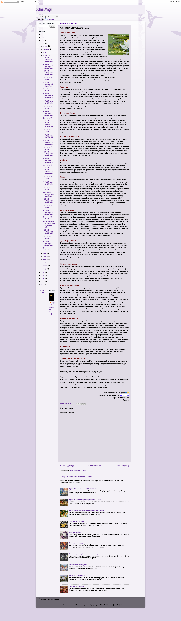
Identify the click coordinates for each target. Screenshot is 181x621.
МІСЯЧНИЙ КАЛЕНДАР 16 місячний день (48, 171)
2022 (43, 43)
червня (45, 257)
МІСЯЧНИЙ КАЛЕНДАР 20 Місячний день (48, 136)
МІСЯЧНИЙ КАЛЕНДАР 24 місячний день (48, 95)
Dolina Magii (43, 10)
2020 (43, 276)
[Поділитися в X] (81, 404)
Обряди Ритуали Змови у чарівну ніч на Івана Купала (85, 499)
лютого (45, 266)
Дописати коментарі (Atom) (78, 470)
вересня (46, 52)
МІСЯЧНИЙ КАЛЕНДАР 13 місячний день (48, 212)
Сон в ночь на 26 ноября (76, 586)
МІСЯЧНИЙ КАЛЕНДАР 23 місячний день (48, 102)
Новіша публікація (67, 466)
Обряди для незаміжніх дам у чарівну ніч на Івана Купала (86, 510)
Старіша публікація (122, 466)
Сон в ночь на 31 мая (75, 532)
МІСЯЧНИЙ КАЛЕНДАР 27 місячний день (48, 66)
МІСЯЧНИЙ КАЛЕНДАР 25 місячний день (48, 84)
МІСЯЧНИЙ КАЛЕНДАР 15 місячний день (48, 183)
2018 (43, 282)
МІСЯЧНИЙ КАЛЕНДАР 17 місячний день (48, 160)
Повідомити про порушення (49, 599)
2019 (43, 279)
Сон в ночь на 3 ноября (76, 543)
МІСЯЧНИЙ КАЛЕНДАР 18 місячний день (48, 154)
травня (45, 260)
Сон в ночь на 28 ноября (76, 521)
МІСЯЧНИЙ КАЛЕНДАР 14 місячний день (48, 201)
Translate (51, 19)
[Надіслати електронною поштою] (77, 404)
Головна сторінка (94, 466)
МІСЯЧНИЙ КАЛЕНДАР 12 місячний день (48, 232)
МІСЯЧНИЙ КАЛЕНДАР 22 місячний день (48, 113)
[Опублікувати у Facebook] (82, 404)
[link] (124, 395)
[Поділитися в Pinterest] (84, 404)
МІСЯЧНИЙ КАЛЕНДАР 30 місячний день (48, 59)
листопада (46, 49)
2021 (43, 273)
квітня (45, 263)
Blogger (119, 605)
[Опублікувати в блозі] (79, 404)
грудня (45, 46)
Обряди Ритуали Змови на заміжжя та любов (76, 477)
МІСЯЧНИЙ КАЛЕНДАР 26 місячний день (48, 73)
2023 (43, 40)
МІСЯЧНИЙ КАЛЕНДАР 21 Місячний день (48, 124)
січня (45, 269)
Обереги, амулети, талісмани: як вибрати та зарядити (85, 554)
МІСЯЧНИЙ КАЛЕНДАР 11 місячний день (48, 243)
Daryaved (53, 304)
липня (45, 253)
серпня (45, 55)
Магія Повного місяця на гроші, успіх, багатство (48, 194)
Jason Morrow (104, 605)
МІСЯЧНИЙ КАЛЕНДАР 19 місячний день (48, 142)
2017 (43, 285)
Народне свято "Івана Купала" (78, 565)
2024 (43, 37)
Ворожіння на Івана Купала (77, 575)
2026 (43, 34)
